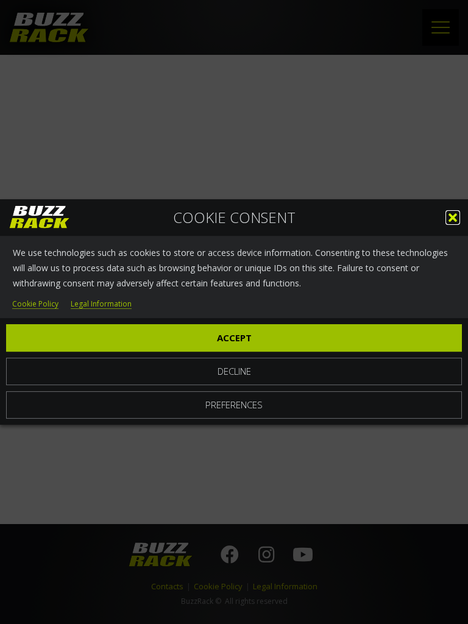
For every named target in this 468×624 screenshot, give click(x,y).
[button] (453, 217)
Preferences (234, 405)
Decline (234, 371)
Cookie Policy (35, 304)
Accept (234, 338)
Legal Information (101, 304)
